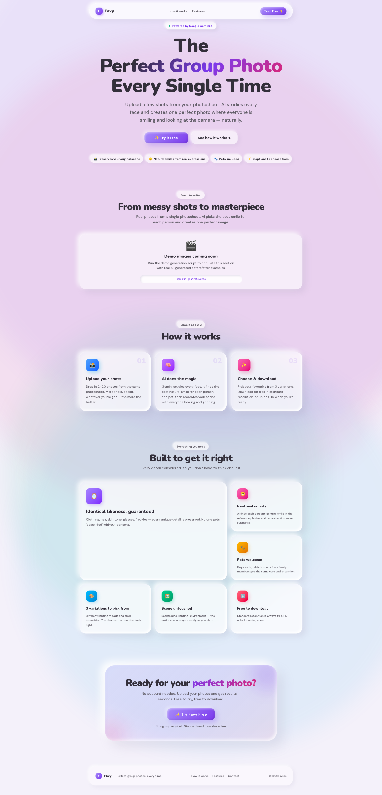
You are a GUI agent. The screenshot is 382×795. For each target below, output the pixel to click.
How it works (178, 11)
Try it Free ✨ (273, 11)
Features (198, 11)
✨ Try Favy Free (191, 714)
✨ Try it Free (166, 137)
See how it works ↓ (214, 137)
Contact (233, 776)
